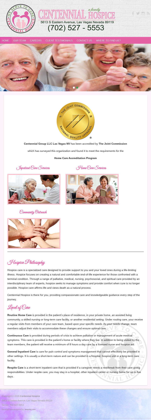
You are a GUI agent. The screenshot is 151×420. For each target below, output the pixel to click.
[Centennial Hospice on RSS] (148, 13)
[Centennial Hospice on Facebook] (132, 13)
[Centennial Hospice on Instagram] (143, 13)
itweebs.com (30, 409)
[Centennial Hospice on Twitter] (138, 13)
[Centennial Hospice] (61, 19)
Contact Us (84, 40)
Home (5, 40)
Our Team (19, 40)
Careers (36, 40)
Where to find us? (108, 40)
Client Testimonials (59, 40)
